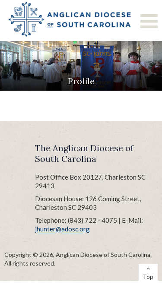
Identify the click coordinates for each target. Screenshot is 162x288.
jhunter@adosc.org (62, 229)
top (148, 276)
